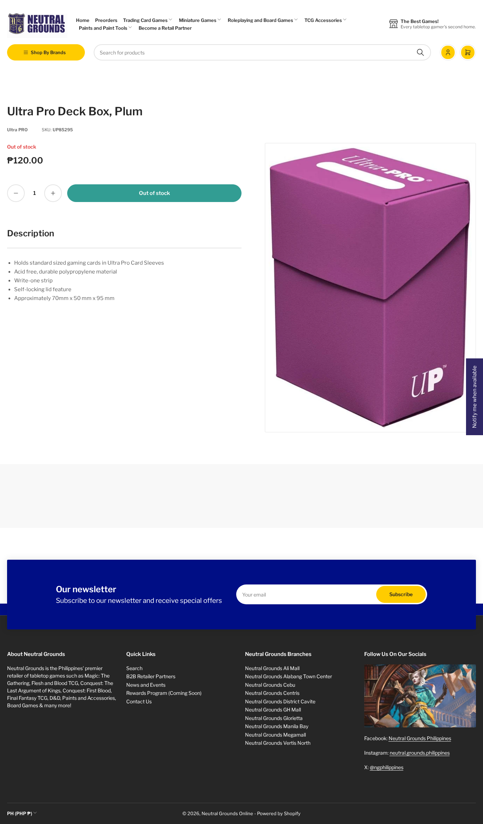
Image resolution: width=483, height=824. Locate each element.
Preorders (106, 20)
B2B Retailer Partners (150, 676)
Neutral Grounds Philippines (420, 738)
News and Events (145, 685)
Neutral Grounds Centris (272, 693)
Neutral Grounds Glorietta (274, 718)
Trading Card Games (145, 20)
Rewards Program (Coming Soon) (164, 693)
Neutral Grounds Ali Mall (272, 668)
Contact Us (139, 701)
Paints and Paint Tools (103, 28)
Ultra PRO (17, 129)
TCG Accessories (323, 20)
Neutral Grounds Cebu (270, 685)
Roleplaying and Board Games (260, 20)
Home (82, 20)
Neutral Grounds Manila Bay (276, 726)
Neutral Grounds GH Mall (273, 710)
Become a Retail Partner (165, 28)
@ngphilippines (386, 767)
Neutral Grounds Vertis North (277, 743)
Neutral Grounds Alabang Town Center (288, 676)
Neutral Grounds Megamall (275, 735)
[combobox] (262, 52)
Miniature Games (197, 20)
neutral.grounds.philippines (420, 753)
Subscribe (401, 594)
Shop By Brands (48, 52)
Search (134, 668)
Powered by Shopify (279, 813)
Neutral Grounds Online (227, 813)
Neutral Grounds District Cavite (280, 701)
